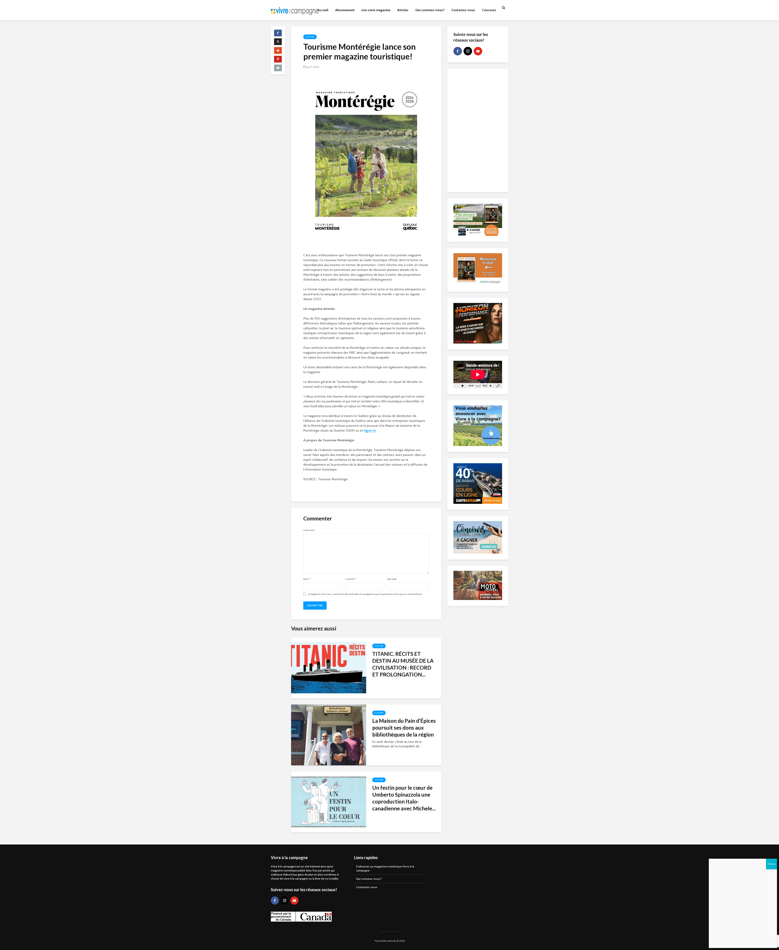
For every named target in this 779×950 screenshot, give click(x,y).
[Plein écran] (498, 385)
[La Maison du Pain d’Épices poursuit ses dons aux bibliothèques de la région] (328, 735)
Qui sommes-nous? (429, 10)
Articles (402, 10)
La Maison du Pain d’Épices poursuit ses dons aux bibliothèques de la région (404, 727)
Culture (310, 37)
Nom (306, 579)
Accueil (322, 10)
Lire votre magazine (376, 10)
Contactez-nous (463, 10)
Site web (391, 579)
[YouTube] (478, 51)
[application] (477, 374)
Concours (489, 10)
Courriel (350, 579)
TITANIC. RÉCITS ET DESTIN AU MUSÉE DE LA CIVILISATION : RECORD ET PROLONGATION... (403, 664)
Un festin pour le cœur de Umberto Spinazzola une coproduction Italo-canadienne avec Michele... (404, 798)
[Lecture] (462, 385)
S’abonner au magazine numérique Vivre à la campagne (385, 868)
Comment (308, 530)
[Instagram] (468, 51)
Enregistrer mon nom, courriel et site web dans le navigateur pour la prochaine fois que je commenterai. (365, 594)
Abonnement (345, 10)
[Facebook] (457, 51)
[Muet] (490, 385)
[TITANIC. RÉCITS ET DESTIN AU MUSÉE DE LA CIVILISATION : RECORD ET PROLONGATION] (328, 668)
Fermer (771, 863)
